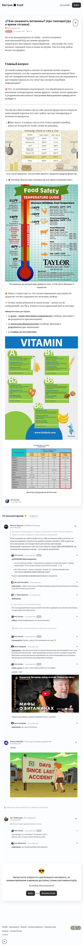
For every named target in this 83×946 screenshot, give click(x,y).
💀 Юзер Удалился (21, 595)
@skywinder (16, 586)
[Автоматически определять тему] (75, 928)
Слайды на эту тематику (24, 332)
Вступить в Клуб (48, 893)
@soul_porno (17, 668)
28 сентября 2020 (30, 636)
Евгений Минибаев (21, 582)
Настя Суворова (20, 646)
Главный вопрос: (17, 63)
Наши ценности (14, 927)
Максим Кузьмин (17, 525)
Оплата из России (16, 931)
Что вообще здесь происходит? (41, 885)
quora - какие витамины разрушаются (31, 316)
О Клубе (4, 927)
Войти (76, 5)
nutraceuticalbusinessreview (25, 324)
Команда (24, 927)
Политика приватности (35, 927)
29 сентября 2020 (30, 664)
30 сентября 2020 (33, 723)
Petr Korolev (18, 555)
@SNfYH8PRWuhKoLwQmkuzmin (24, 559)
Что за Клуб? (65, 5)
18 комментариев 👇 (15, 515)
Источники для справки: (17, 311)
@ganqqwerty (17, 640)
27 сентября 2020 (30, 616)
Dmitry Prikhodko (17, 741)
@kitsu (14, 620)
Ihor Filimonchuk (16, 818)
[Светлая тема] (72, 928)
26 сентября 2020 (15, 527)
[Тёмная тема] (79, 928)
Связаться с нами (50, 927)
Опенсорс (5, 931)
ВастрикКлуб (12, 5)
